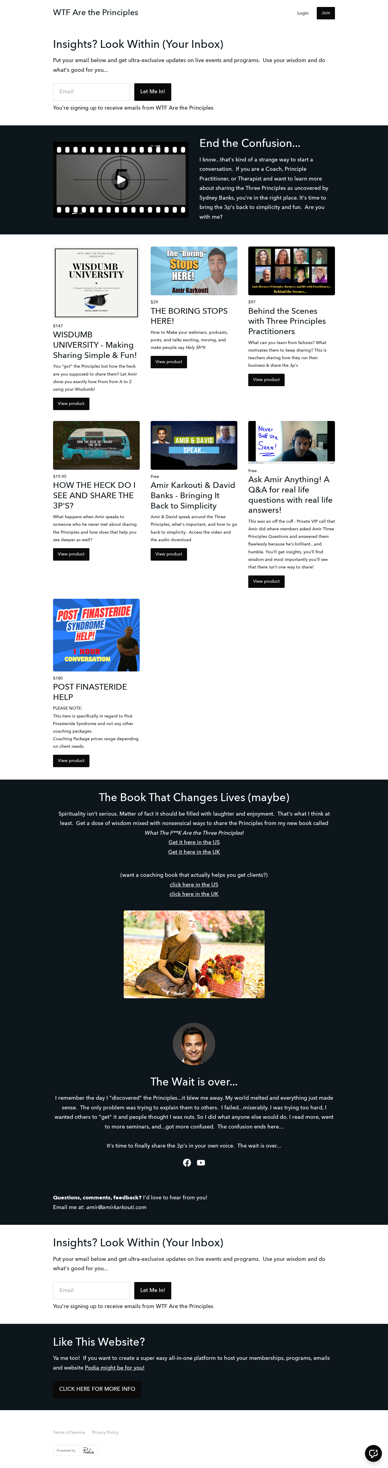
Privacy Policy (105, 1432)
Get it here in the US (194, 842)
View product (71, 404)
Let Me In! (152, 91)
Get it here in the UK (194, 852)
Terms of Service (69, 1432)
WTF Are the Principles (95, 13)
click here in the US (194, 885)
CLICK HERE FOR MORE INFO (97, 1389)
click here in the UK (194, 894)
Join (326, 13)
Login (303, 13)
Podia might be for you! (115, 1368)
